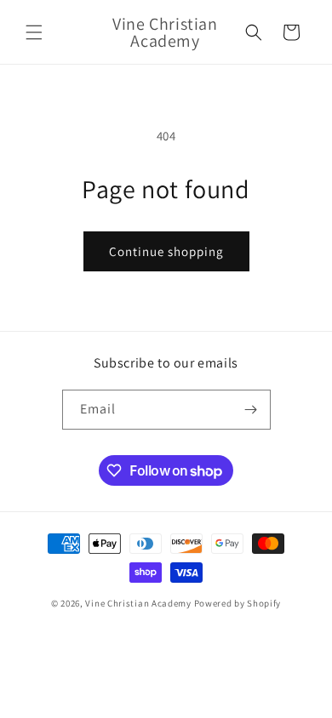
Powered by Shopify (238, 603)
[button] (34, 32)
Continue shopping (166, 251)
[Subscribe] (251, 410)
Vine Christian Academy (138, 603)
